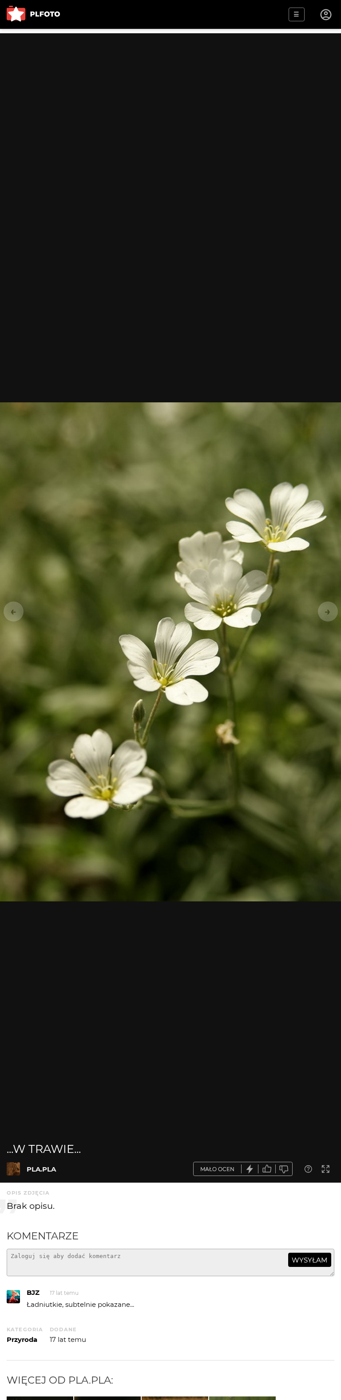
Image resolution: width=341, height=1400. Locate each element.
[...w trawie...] (13, 1169)
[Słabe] (284, 1169)
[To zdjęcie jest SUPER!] (250, 1169)
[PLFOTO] (33, 14)
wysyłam (309, 1260)
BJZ (33, 1292)
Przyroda (22, 1339)
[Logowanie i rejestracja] (326, 14)
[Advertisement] (170, 95)
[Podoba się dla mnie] (267, 1169)
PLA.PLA (41, 1169)
